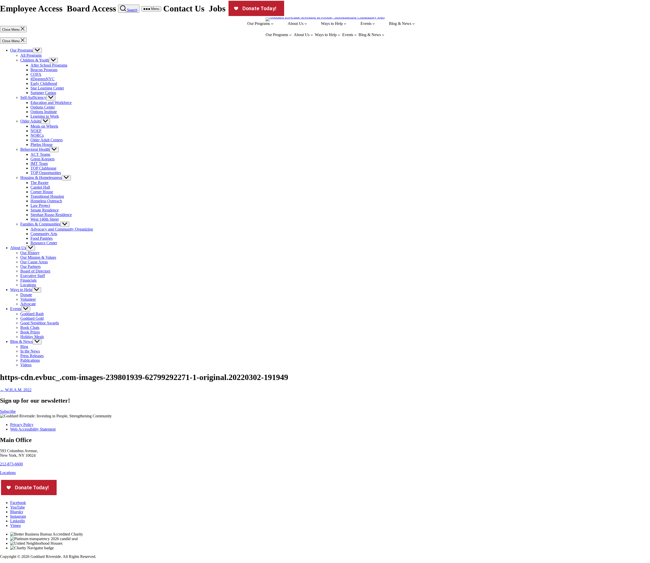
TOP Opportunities (45, 173)
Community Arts (43, 234)
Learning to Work (44, 116)
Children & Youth (34, 60)
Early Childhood (43, 83)
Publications (30, 360)
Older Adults (30, 121)
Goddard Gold (32, 318)
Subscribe (8, 411)
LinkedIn (17, 521)
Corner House (41, 192)
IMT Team (39, 163)
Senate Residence (44, 210)
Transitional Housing (47, 196)
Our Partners (30, 266)
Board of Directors (35, 271)
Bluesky (16, 512)
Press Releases (32, 356)
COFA (35, 74)
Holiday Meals (32, 336)
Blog (24, 346)
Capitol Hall (40, 187)
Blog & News (21, 341)
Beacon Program (43, 70)
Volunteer (28, 299)
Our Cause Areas (34, 262)
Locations (28, 285)
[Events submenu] (373, 23)
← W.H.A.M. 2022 (15, 390)
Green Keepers (42, 159)
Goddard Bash (32, 314)
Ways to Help (21, 289)
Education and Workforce (51, 102)
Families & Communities (40, 224)
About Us (18, 248)
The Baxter (39, 182)
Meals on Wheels (44, 126)
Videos (25, 365)
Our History (30, 253)
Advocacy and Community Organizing (61, 229)
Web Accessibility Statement (33, 429)
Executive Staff (32, 275)
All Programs (31, 55)
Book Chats (29, 327)
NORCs (37, 135)
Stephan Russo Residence (51, 214)
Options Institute (43, 112)
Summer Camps (43, 92)
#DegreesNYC (42, 79)
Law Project (40, 205)
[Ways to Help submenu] (345, 23)
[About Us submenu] (305, 23)
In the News (30, 351)
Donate (26, 295)
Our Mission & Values (38, 257)
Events (15, 309)
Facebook (18, 502)
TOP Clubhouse (43, 168)
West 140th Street (44, 219)
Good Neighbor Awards (39, 323)
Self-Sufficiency (33, 97)
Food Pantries (41, 238)
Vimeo (15, 525)
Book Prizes (30, 332)
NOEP (35, 131)
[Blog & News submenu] (413, 23)
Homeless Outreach (46, 201)
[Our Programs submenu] (272, 23)
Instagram (18, 516)
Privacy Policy (22, 424)
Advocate (28, 304)
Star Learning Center (47, 88)
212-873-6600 (11, 464)
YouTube (17, 507)
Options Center (42, 107)
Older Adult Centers (46, 140)
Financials (28, 280)
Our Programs (21, 50)
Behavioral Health (35, 149)
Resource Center (43, 243)
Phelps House (41, 144)
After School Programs (48, 65)
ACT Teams (40, 154)
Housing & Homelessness (41, 177)
